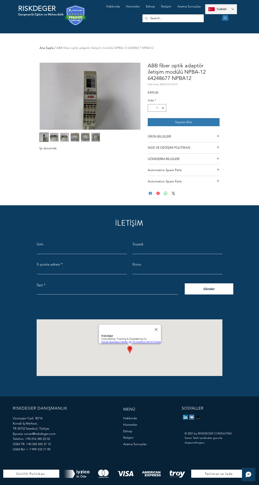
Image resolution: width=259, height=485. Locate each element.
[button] (225, 16)
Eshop (127, 431)
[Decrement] (150, 107)
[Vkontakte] (191, 417)
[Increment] (163, 107)
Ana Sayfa (46, 48)
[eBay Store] (198, 417)
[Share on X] (173, 193)
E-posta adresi (48, 264)
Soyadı (138, 244)
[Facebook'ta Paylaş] (150, 193)
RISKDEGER (37, 8)
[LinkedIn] (185, 417)
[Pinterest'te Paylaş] (158, 193)
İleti (40, 285)
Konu (137, 264)
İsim (40, 244)
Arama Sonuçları (135, 444)
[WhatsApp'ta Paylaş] (165, 193)
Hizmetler (130, 425)
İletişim (128, 437)
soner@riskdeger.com (40, 434)
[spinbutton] (157, 107)
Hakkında (130, 418)
